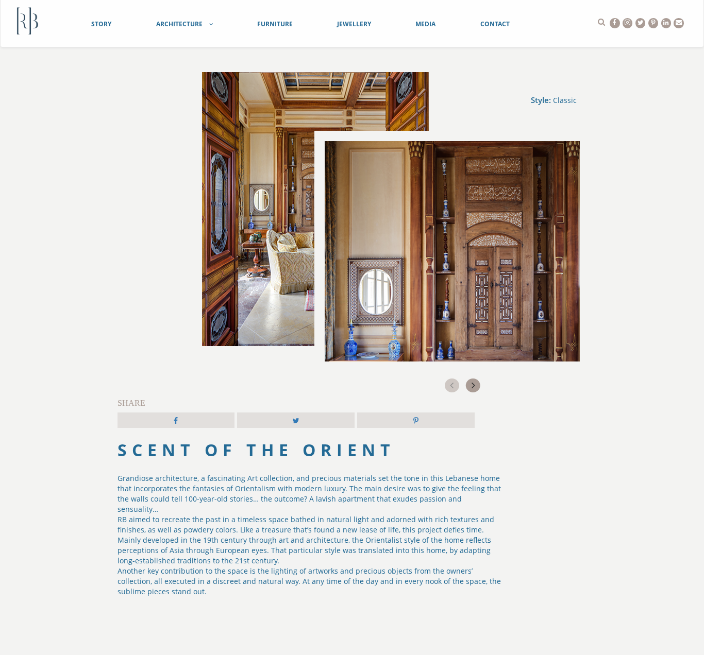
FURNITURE (275, 24)
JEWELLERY (354, 24)
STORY (101, 24)
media (425, 24)
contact (495, 24)
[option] (452, 278)
